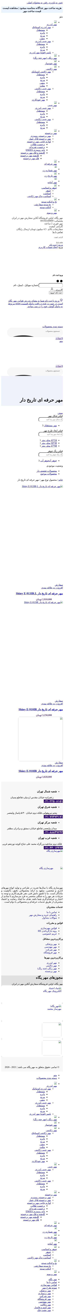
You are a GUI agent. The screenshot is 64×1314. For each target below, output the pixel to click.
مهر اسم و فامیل (42, 1307)
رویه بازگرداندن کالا (47, 931)
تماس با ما (58, 232)
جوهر (48, 190)
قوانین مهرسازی (49, 928)
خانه (60, 480)
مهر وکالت (45, 1304)
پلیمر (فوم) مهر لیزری (40, 52)
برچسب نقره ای (37, 147)
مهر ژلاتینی (51, 965)
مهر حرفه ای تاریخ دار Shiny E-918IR (41, 771)
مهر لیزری (52, 963)
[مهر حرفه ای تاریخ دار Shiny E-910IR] (32, 650)
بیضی (42, 38)
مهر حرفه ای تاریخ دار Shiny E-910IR (41, 709)
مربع (42, 35)
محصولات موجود (48, 474)
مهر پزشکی (51, 944)
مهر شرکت (51, 949)
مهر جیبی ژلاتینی (43, 88)
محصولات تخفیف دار (47, 471)
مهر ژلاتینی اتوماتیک (41, 71)
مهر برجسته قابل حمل (40, 139)
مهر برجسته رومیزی (41, 136)
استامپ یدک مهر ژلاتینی (39, 196)
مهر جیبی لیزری (43, 41)
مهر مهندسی (50, 947)
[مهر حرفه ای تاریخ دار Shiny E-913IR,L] (32, 534)
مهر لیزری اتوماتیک (41, 27)
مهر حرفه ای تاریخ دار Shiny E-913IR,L (39, 593)
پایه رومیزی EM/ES (35, 150)
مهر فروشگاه (50, 952)
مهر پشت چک (44, 1310)
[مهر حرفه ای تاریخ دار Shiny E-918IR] (32, 739)
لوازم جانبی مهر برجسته (39, 141)
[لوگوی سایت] (35, 316)
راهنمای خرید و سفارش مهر (43, 915)
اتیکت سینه (45, 207)
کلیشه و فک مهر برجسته (33, 153)
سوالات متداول (49, 918)
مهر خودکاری (38, 100)
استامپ (47, 193)
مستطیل (40, 30)
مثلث (42, 85)
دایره (42, 33)
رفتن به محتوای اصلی (37, 2)
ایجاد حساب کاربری (48, 247)
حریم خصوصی (49, 933)
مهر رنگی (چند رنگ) (47, 968)
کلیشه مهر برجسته (29, 155)
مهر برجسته (51, 971)
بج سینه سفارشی (42, 204)
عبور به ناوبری (55, 2)
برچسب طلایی (38, 144)
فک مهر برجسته (31, 158)
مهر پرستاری (44, 1293)
